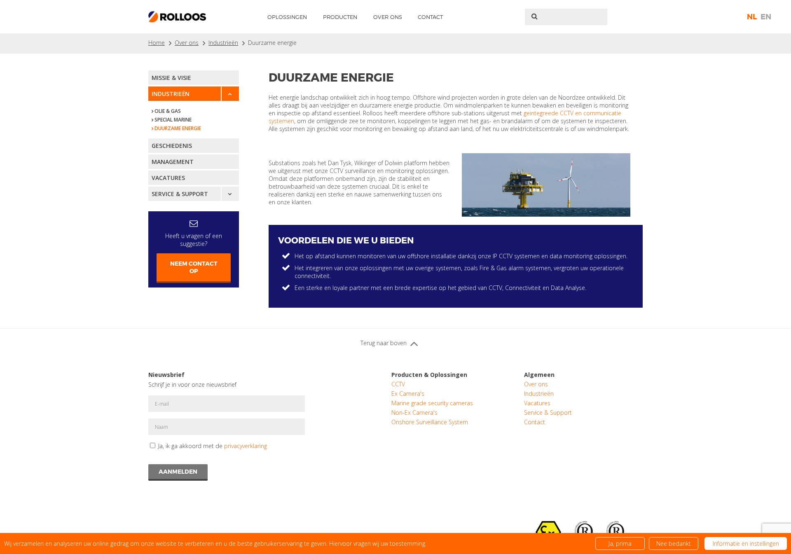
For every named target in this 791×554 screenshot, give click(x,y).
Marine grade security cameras (432, 403)
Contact (430, 17)
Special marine (173, 119)
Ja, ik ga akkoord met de (212, 446)
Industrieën (223, 43)
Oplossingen (287, 17)
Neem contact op (194, 267)
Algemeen (539, 375)
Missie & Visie (171, 78)
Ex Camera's (407, 393)
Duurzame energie (272, 43)
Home (156, 43)
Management (173, 162)
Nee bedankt (673, 543)
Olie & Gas (167, 111)
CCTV (398, 384)
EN (766, 17)
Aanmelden (178, 471)
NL (752, 17)
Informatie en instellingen (746, 543)
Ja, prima (620, 543)
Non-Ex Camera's (414, 412)
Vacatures (168, 178)
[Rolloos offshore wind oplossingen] (546, 185)
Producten (340, 17)
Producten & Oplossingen (429, 375)
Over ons (387, 17)
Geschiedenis (172, 146)
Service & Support (180, 194)
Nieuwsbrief (166, 375)
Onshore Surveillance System (429, 422)
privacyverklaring (245, 446)
